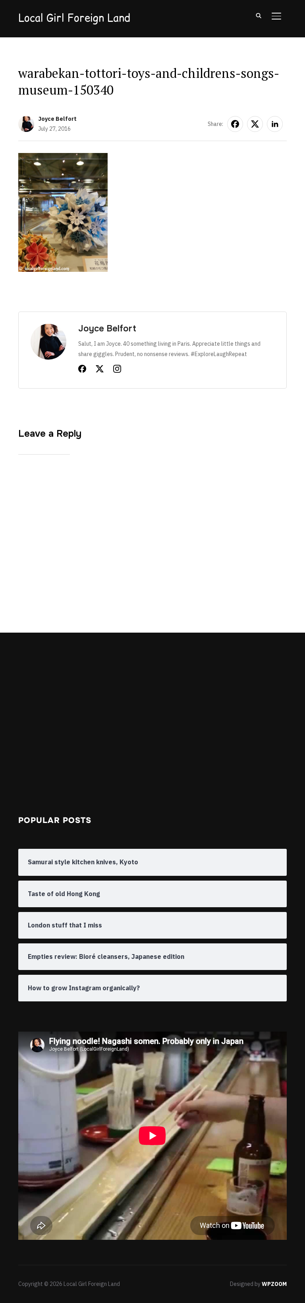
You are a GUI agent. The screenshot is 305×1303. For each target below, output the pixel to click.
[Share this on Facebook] (235, 124)
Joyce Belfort (57, 118)
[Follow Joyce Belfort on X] (100, 370)
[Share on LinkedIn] (275, 124)
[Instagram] (117, 370)
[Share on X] (255, 124)
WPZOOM (274, 1284)
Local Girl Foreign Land (74, 18)
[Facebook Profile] (82, 370)
